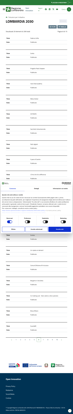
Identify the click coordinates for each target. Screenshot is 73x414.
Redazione (9, 390)
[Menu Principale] (4, 9)
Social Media (10, 394)
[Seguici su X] (53, 9)
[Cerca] (69, 9)
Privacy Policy (10, 386)
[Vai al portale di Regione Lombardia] (15, 9)
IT (69, 3)
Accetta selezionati (36, 229)
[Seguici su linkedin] (50, 9)
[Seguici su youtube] (57, 9)
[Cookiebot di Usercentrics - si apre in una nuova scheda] (63, 183)
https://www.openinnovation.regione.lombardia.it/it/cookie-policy (23, 210)
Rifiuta (13, 229)
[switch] (27, 221)
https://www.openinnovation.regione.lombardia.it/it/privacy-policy (24, 212)
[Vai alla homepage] (6, 17)
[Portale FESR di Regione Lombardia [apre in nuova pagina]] (14, 365)
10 (57, 340)
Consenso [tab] (12, 188)
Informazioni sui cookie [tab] (60, 188)
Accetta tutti (59, 229)
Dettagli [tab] (36, 188)
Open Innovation (29, 9)
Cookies (8, 398)
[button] (53, 26)
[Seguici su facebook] (46, 9)
